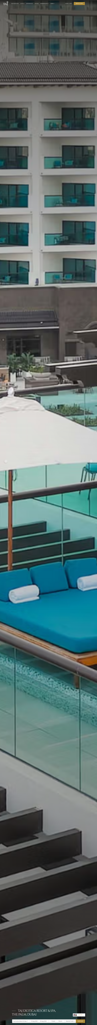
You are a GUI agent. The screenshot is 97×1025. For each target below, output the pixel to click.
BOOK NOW (80, 1021)
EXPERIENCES (29, 3)
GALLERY (80, 1014)
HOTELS (22, 3)
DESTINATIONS (15, 3)
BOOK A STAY (79, 3)
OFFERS (37, 3)
